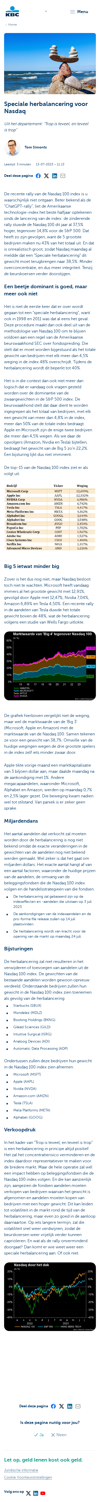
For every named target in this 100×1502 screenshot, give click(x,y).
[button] (79, 11)
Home (12, 24)
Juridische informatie (21, 1470)
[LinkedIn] (54, 176)
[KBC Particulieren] (12, 11)
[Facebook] (38, 176)
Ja (41, 1435)
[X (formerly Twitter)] (46, 176)
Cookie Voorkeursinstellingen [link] (28, 1477)
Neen (60, 1435)
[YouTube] (42, 1491)
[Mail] (62, 176)
